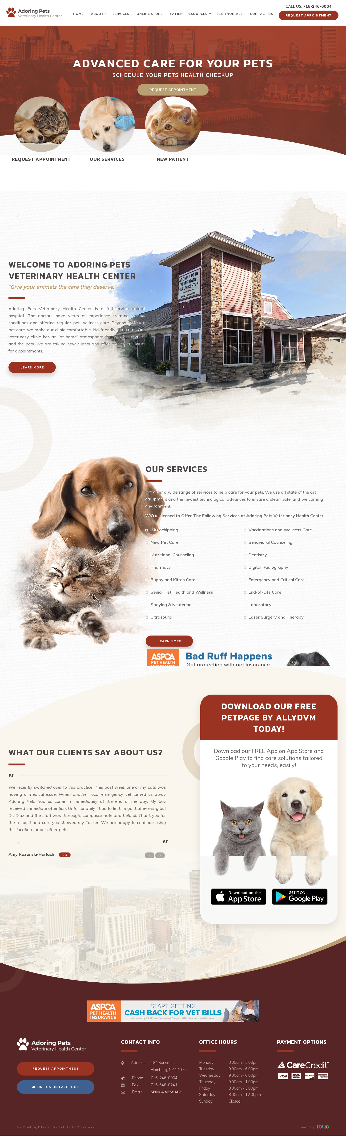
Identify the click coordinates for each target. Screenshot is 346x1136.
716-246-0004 (317, 6)
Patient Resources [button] (188, 13)
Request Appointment (309, 15)
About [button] (97, 13)
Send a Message (166, 1092)
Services (121, 13)
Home (78, 13)
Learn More (32, 367)
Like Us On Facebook (57, 1086)
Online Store (150, 13)
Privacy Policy (85, 1127)
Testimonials (229, 13)
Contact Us (261, 13)
